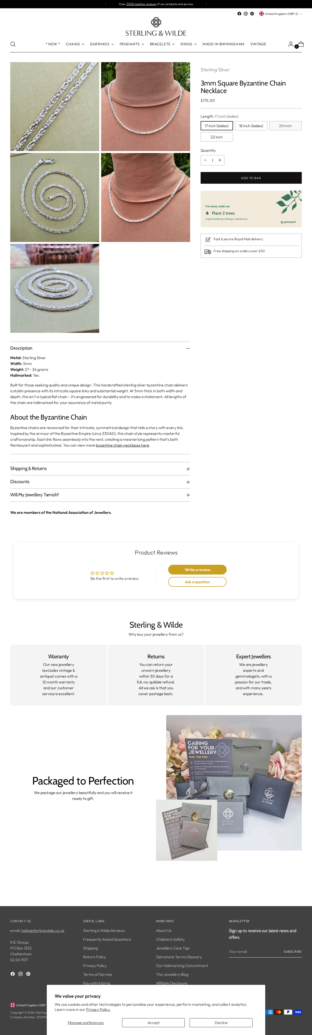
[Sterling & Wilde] (156, 26)
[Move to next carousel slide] (297, 889)
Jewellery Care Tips (173, 948)
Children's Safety (170, 939)
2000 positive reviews (141, 4)
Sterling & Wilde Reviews (104, 930)
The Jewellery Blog (172, 974)
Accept (153, 1022)
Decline (221, 1022)
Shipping (90, 948)
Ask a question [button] (197, 581)
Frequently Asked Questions (107, 939)
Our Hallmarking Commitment (182, 965)
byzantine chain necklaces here (122, 445)
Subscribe (293, 951)
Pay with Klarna (96, 983)
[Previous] (105, 4)
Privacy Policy (95, 965)
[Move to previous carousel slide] (286, 889)
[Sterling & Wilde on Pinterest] (252, 13)
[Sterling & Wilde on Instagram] (246, 13)
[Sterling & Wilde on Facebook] (239, 13)
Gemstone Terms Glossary (179, 956)
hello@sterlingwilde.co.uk (42, 930)
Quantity (208, 150)
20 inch (285, 125)
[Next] (206, 4)
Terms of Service (97, 974)
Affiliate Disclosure (171, 983)
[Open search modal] (13, 44)
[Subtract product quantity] (205, 160)
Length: (220, 116)
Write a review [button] (197, 569)
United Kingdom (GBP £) (281, 14)
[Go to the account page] (289, 44)
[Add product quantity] (219, 160)
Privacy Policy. (98, 1009)
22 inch (217, 136)
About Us (164, 930)
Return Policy (94, 956)
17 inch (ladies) (217, 125)
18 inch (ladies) (251, 125)
